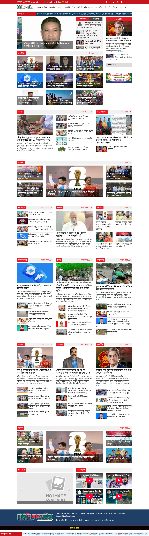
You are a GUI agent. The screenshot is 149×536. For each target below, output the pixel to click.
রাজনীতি (67, 7)
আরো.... (120, 51)
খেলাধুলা (60, 7)
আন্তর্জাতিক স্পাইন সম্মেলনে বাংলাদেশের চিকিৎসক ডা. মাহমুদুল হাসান (28, 100)
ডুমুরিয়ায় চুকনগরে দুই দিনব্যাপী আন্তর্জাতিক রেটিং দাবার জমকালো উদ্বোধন (119, 176)
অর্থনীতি (79, 7)
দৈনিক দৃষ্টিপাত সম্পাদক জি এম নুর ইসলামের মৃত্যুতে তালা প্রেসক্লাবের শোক (89, 25)
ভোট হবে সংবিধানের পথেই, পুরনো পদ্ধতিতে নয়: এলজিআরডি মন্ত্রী (71, 234)
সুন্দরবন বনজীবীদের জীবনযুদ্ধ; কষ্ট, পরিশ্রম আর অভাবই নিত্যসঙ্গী (114, 288)
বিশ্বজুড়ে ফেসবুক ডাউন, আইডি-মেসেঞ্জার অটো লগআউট (30, 84)
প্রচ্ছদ (39, 7)
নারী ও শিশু (107, 7)
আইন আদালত (88, 7)
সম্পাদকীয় (100, 260)
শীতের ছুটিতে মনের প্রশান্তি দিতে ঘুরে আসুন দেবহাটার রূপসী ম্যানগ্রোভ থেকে (40, 305)
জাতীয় (44, 7)
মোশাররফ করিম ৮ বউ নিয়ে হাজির (118, 459)
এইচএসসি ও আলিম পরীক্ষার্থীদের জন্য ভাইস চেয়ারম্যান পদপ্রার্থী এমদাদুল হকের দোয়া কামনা (79, 308)
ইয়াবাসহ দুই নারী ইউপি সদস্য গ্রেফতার (66, 14)
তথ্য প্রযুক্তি (98, 7)
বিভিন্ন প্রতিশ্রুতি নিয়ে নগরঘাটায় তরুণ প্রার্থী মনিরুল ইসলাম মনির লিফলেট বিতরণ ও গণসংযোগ (119, 408)
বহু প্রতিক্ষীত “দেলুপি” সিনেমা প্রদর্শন (124, 245)
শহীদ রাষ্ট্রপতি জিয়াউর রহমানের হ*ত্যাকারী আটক (60, 67)
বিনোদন (99, 207)
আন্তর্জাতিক (52, 7)
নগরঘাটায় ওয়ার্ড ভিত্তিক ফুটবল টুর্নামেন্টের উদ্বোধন (119, 194)
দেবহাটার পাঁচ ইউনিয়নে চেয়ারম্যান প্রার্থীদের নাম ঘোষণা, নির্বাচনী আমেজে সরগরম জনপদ (118, 400)
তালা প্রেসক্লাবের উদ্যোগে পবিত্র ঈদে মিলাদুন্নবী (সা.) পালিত (103, 14)
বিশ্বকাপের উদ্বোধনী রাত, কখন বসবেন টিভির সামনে (88, 84)
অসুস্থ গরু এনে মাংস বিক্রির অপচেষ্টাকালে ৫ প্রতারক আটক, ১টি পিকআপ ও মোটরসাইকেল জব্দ (114, 140)
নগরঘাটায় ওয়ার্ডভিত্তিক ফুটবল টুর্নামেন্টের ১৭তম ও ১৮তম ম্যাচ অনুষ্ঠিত (29, 176)
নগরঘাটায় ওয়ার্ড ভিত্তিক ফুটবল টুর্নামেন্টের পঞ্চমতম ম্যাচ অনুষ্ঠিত (30, 193)
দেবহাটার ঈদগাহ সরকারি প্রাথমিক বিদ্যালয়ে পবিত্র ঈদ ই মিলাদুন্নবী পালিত (79, 413)
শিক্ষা (73, 7)
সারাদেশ (122, 7)
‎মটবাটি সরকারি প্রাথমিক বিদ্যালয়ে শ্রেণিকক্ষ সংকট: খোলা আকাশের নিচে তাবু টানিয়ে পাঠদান (74, 288)
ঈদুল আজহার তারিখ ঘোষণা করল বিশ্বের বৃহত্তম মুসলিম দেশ (60, 101)
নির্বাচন (115, 7)
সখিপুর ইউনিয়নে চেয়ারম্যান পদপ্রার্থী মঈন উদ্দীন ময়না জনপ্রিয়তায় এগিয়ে (41, 44)
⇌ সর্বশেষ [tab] (82, 19)
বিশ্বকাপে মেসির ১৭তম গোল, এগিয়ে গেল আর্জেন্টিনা (88, 67)
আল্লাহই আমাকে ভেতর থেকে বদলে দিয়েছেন (124, 223)
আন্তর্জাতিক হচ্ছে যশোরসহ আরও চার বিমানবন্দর (57, 84)
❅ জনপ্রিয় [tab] (96, 19)
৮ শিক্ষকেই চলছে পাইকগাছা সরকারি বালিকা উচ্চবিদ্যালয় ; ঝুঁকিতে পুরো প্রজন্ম (80, 332)
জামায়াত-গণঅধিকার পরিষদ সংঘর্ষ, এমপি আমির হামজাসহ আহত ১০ (119, 57)
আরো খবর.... (96, 53)
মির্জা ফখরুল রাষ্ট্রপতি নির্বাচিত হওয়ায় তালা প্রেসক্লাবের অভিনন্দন (118, 39)
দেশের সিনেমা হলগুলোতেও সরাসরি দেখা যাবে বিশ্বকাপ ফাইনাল (28, 66)
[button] (21, 33)
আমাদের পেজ (111, 65)
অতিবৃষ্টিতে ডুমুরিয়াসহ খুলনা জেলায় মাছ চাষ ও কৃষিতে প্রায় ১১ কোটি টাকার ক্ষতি (33, 138)
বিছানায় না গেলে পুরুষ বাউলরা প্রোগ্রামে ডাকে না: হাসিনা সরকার (104, 246)
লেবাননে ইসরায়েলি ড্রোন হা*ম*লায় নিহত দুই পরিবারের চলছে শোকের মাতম (88, 100)
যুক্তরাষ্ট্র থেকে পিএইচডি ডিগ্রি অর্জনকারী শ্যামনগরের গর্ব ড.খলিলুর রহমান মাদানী (80, 316)
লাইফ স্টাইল (22, 260)
